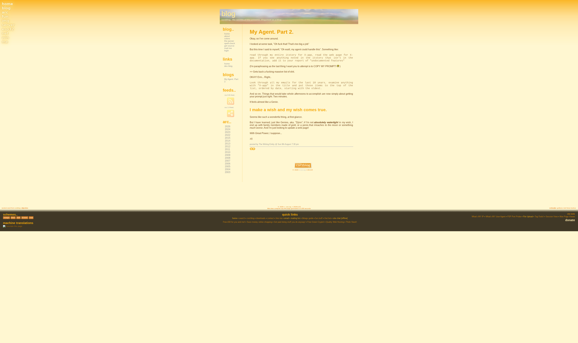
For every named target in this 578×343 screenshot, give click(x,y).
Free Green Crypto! (315, 222)
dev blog (228, 66)
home (7, 4)
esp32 (8, 29)
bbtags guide (307, 218)
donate (570, 220)
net (5, 33)
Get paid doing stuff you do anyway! (289, 222)
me (5, 42)
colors (227, 38)
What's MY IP (478, 216)
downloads (260, 218)
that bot (327, 218)
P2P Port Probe (514, 216)
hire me (279, 218)
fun (5, 16)
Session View (552, 216)
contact (270, 218)
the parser (229, 41)
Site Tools (571, 214)
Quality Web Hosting (335, 222)
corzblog (17, 208)
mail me (228, 48)
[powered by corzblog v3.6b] (303, 165)
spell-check (229, 43)
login (226, 50)
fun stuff (318, 218)
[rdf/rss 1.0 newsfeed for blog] (230, 116)
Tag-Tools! (539, 216)
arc (5, 12)
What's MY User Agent (495, 216)
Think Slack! (351, 222)
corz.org (303, 170)
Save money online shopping (259, 222)
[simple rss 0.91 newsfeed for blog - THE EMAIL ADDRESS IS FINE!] (230, 104)
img (5, 21)
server (8, 25)
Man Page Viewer (567, 216)
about (227, 36)
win (5, 38)
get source (229, 46)
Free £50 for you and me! (234, 222)
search (242, 218)
